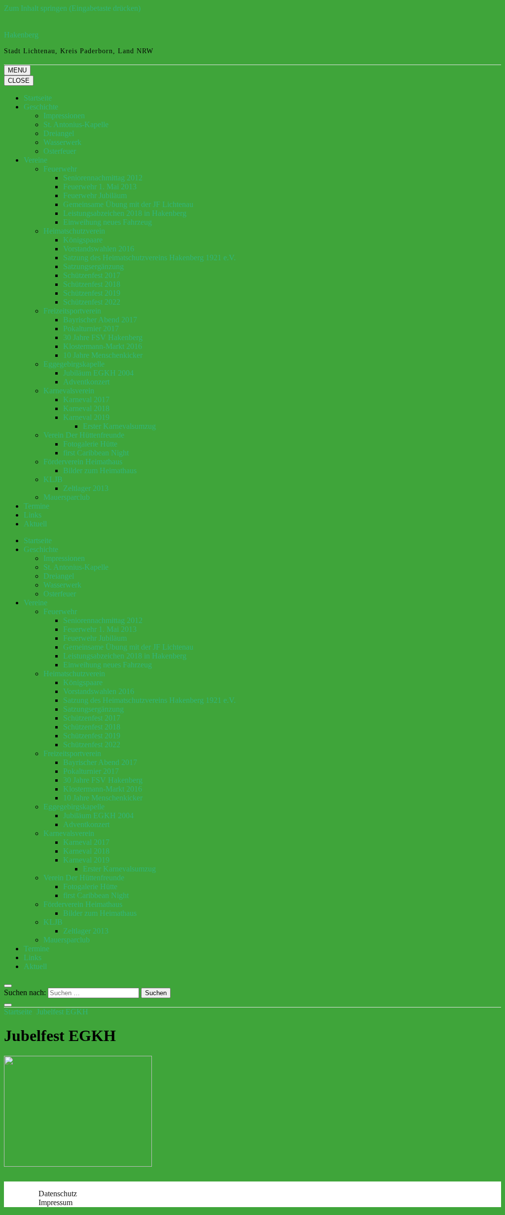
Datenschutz (57, 1193)
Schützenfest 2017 (91, 275)
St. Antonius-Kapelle (75, 124)
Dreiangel (58, 133)
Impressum (55, 1202)
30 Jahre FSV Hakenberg (103, 337)
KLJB (53, 479)
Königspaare (83, 240)
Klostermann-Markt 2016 (102, 346)
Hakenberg (21, 35)
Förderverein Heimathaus (82, 461)
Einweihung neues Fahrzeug (107, 222)
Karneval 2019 (86, 417)
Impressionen (64, 115)
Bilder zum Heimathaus (100, 470)
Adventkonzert (86, 382)
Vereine (35, 160)
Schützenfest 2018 (91, 284)
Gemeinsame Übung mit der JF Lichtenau (128, 204)
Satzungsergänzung (93, 266)
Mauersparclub (66, 497)
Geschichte (41, 107)
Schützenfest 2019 (91, 293)
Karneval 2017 (86, 399)
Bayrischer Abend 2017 (100, 319)
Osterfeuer (59, 151)
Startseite (38, 98)
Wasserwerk (62, 142)
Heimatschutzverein (74, 231)
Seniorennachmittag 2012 (103, 178)
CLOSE (19, 80)
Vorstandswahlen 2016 (98, 248)
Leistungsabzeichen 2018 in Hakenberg (124, 213)
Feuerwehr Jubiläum (95, 195)
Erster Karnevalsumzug (119, 426)
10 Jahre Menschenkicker (103, 355)
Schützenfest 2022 (91, 302)
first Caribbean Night (96, 453)
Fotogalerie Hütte (90, 444)
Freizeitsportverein (72, 311)
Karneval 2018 (86, 408)
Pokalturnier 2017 (91, 328)
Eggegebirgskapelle (74, 364)
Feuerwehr (60, 169)
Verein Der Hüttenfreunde (83, 435)
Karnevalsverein (68, 390)
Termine (36, 506)
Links (32, 515)
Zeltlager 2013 (85, 488)
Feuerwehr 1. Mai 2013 (100, 186)
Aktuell (35, 524)
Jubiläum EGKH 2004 (98, 373)
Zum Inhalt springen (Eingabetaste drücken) (72, 8)
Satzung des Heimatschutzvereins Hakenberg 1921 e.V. (149, 257)
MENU (17, 70)
